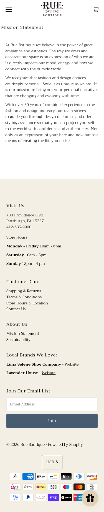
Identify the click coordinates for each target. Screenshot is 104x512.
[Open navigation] (8, 9)
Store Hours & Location (27, 303)
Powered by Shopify (65, 444)
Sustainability (18, 340)
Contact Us (16, 309)
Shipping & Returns (23, 291)
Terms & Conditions (24, 297)
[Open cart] (96, 9)
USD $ (52, 462)
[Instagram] (56, 190)
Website (71, 364)
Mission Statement (22, 333)
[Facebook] (47, 190)
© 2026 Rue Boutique (25, 444)
